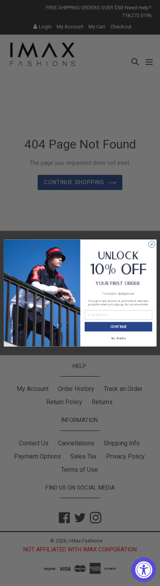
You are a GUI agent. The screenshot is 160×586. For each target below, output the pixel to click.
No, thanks (118, 338)
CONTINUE (118, 326)
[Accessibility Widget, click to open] (143, 569)
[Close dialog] (151, 244)
